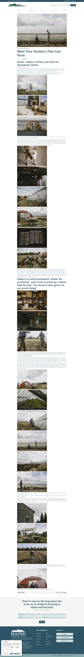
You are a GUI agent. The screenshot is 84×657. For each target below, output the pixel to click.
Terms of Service (70, 655)
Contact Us (65, 10)
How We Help (38, 633)
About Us (38, 641)
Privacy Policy (65, 655)
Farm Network (26, 48)
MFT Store (48, 641)
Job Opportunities (49, 636)
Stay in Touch (65, 640)
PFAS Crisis (48, 644)
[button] (19, 10)
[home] (17, 5)
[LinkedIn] (59, 592)
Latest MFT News (20, 48)
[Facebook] (56, 592)
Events (47, 633)
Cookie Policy (54, 655)
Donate (73, 5)
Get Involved (38, 636)
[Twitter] (63, 592)
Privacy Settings (59, 655)
